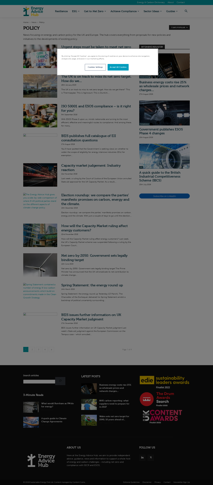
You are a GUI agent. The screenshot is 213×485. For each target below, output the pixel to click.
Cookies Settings (95, 67)
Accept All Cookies (118, 67)
